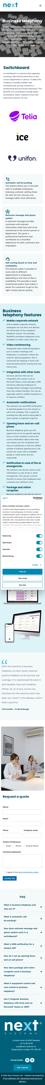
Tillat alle (22, 572)
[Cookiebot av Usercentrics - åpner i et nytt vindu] (32, 498)
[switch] (39, 542)
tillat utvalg (22, 578)
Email (6, 819)
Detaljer (35, 565)
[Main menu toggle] (40, 5)
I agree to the (22, 872)
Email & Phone (32, 846)
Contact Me (9, 878)
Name (6, 807)
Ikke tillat (22, 585)
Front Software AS (11, 1078)
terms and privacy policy (28, 872)
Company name (31, 830)
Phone (5, 830)
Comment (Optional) (12, 852)
